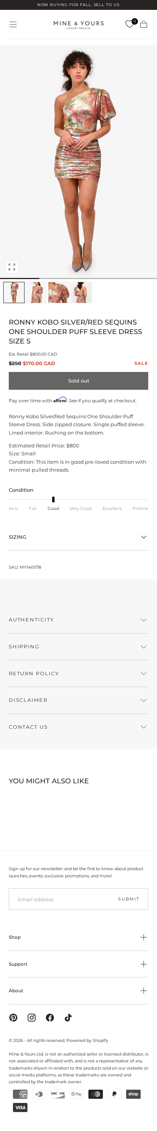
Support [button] (18, 964)
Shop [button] (15, 937)
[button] (13, 24)
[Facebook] (50, 1017)
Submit (128, 899)
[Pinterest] (13, 1017)
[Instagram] (31, 1017)
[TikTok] (68, 1017)
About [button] (16, 990)
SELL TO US (107, 5)
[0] (129, 24)
